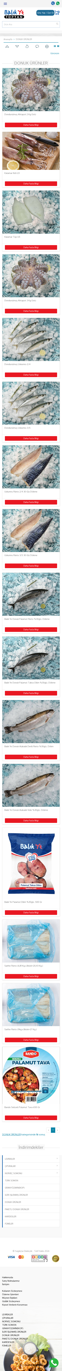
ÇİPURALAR (10, 1166)
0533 (57, 3)
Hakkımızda (7, 1277)
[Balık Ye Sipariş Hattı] (54, 1362)
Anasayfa (8, 39)
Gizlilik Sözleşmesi (11, 1301)
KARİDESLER (10, 1216)
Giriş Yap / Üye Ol (45, 13)
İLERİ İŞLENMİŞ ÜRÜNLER (16, 1195)
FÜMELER (9, 1223)
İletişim (5, 1284)
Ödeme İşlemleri (10, 1294)
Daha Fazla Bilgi (31, 125)
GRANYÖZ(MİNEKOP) (15, 1187)
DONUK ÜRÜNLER (24, 39)
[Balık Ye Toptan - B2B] (13, 13)
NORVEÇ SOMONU (13, 1173)
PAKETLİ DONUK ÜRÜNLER (17, 1209)
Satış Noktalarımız (10, 1280)
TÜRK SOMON (11, 1180)
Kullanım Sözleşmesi (12, 1291)
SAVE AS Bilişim (35, 1365)
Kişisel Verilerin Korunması (14, 1304)
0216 (52, 3)
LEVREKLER (10, 1159)
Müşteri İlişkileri (9, 1297)
